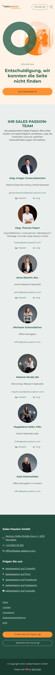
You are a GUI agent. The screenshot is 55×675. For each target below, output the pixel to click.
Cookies (6, 607)
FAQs (5, 602)
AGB (5, 623)
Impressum (8, 612)
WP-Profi (36, 669)
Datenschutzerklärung (14, 618)
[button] (51, 7)
